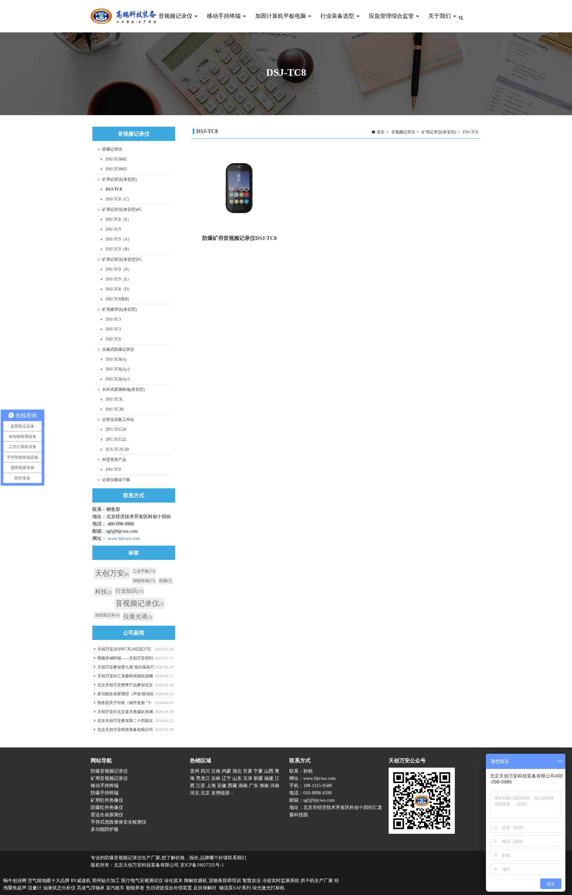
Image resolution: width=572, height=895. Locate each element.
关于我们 (436, 22)
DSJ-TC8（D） (119, 289)
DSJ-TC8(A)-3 (118, 379)
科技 (103, 591)
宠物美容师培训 (225, 880)
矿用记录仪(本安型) (439, 132)
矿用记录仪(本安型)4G (122, 209)
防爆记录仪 (112, 149)
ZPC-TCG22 (116, 439)
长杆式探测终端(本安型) (123, 389)
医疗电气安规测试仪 (142, 880)
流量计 (35, 887)
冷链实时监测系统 (280, 880)
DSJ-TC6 (113, 339)
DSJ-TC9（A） (119, 239)
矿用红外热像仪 (107, 800)
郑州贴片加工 (106, 880)
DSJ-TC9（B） (118, 249)
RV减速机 (81, 880)
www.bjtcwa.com (124, 538)
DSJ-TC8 (470, 132)
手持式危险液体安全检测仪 (118, 822)
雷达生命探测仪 (107, 814)
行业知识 (129, 591)
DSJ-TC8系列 (117, 299)
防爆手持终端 (105, 792)
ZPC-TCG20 (116, 429)
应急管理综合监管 (387, 22)
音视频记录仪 (171, 22)
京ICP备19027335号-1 (202, 865)
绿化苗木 (173, 880)
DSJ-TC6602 (116, 159)
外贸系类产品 (114, 459)
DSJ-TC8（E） (118, 219)
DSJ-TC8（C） (118, 199)
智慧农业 (251, 880)
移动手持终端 (220, 22)
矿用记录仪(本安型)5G (122, 259)
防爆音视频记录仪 (109, 771)
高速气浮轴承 (91, 887)
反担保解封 (204, 887)
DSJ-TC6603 (116, 169)
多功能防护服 (105, 829)
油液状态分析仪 (59, 887)
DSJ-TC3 (113, 319)
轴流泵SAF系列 (235, 887)
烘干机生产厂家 (317, 880)
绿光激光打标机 (268, 887)
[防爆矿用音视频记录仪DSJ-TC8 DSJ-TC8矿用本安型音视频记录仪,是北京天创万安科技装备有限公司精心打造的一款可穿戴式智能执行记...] (239, 186)
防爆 (165, 580)
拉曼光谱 (137, 616)
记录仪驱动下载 (116, 479)
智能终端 (144, 580)
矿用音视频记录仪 (109, 778)
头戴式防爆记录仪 (118, 349)
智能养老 (135, 887)
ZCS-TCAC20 (117, 449)
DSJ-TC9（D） (119, 269)
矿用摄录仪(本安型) (119, 309)
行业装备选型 (333, 22)
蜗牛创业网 (14, 880)
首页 (381, 132)
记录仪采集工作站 (118, 419)
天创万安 (112, 573)
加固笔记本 (107, 615)
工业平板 (144, 571)
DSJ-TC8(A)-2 (118, 369)
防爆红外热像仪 (107, 807)
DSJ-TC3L (114, 399)
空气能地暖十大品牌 (49, 880)
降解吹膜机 (195, 880)
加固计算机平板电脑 (277, 22)
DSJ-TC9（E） (118, 279)
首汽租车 (115, 887)
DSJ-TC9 (113, 229)
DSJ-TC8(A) (116, 359)
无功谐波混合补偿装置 (169, 887)
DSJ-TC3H (115, 409)
